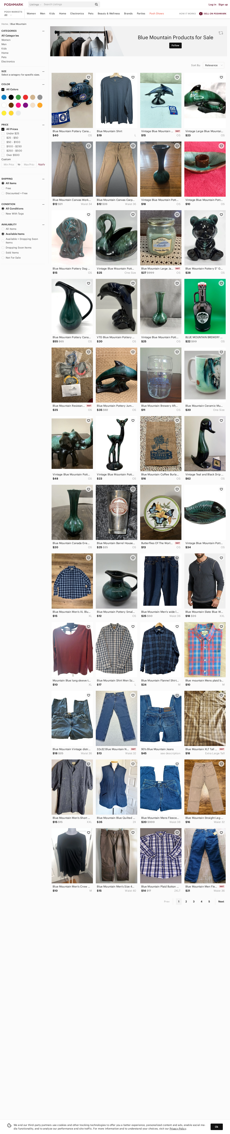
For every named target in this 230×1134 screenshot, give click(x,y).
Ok (216, 1126)
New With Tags (15, 213)
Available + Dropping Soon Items (22, 240)
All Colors (12, 89)
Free (8, 188)
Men (42, 13)
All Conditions (14, 208)
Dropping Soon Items (18, 247)
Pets (90, 13)
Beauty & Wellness (109, 13)
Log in (212, 4)
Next (221, 901)
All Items (11, 183)
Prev (167, 901)
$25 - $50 (12, 137)
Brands (128, 13)
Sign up (223, 4)
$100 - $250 (14, 146)
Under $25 (12, 133)
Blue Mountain (18, 24)
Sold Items (12, 252)
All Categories (10, 35)
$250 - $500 (14, 150)
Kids (52, 13)
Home (62, 13)
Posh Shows (157, 13)
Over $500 (13, 155)
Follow (175, 45)
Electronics (77, 13)
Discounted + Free (17, 193)
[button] (36, 4)
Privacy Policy (178, 1128)
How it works (187, 13)
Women (31, 13)
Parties (141, 13)
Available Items (15, 234)
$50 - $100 (13, 142)
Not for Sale (13, 257)
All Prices (12, 129)
